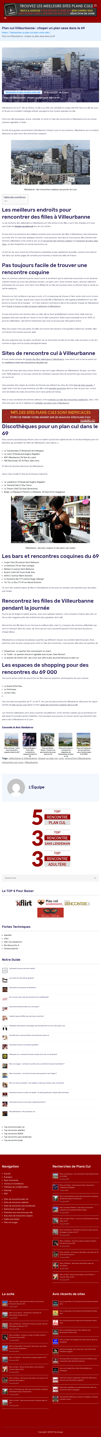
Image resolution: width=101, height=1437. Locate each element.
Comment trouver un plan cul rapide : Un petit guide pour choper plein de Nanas (39, 1092)
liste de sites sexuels (83, 385)
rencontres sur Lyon (12, 762)
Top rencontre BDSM (13, 1133)
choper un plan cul (48, 758)
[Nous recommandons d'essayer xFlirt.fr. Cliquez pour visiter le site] (24, 902)
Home (5, 32)
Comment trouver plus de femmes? (22, 987)
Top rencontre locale (13, 1140)
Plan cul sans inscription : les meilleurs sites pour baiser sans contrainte (36, 1083)
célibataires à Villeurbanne (23, 758)
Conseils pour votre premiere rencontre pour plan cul (29, 1035)
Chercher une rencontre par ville (18, 1212)
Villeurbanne (31, 762)
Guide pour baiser (11, 1219)
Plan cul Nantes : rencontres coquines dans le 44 (27, 1357)
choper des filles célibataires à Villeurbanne (45, 359)
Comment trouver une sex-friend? (22, 968)
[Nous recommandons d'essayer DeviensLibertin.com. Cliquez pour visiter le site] (50, 912)
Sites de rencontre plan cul (16, 1199)
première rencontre (57, 388)
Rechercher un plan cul (14, 1209)
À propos (8, 1177)
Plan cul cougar (11, 1222)
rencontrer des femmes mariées (57, 241)
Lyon (61, 758)
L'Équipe (64, 92)
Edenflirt (8, 935)
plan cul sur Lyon (19, 705)
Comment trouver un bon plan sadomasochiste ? (27, 1102)
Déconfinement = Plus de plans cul (22, 1111)
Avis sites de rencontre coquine (18, 1216)
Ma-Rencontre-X (11, 945)
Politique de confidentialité (16, 1187)
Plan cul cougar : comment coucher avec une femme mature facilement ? (36, 1064)
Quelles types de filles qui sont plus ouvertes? (26, 1016)
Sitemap (7, 1190)
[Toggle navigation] (95, 5)
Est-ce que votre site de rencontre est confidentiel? (29, 997)
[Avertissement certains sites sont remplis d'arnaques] (50, 416)
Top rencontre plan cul (14, 1127)
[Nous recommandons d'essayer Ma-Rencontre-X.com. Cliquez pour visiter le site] (77, 902)
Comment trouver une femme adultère (23, 1045)
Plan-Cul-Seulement (13, 942)
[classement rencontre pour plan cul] (50, 817)
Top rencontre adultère (14, 1130)
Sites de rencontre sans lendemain (19, 1206)
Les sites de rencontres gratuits (21, 978)
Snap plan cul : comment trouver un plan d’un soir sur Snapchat (33, 1054)
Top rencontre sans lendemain (18, 1137)
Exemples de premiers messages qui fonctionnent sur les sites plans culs (37, 1026)
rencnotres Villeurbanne (78, 758)
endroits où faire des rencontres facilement (68, 399)
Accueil (7, 1173)
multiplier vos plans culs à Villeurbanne (52, 403)
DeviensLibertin (11, 948)
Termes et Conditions (14, 1184)
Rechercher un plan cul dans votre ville (29, 32)
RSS (6, 1193)
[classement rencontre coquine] (50, 838)
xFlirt (6, 938)
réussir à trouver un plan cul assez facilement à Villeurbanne (33, 306)
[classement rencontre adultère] (50, 858)
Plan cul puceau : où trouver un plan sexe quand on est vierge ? (33, 1073)
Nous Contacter (11, 1180)
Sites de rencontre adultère (16, 1202)
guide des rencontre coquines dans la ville (59, 705)
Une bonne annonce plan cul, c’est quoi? (24, 1007)
